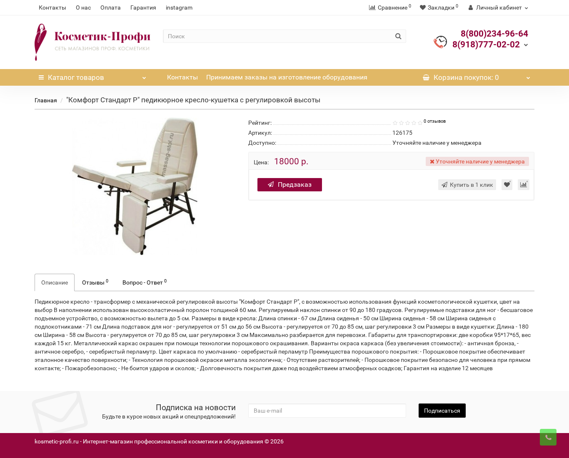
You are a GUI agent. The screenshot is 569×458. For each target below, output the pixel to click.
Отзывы (95, 282)
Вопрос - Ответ (144, 282)
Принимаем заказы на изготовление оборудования (286, 77)
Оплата (110, 7)
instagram (179, 7)
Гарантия (143, 7)
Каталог (76, 77)
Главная (46, 100)
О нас (83, 7)
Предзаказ (295, 184)
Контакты (52, 7)
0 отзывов (435, 121)
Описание (54, 282)
